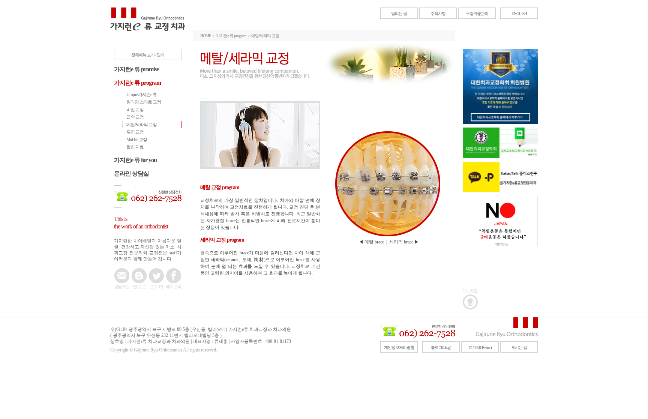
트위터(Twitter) (480, 347)
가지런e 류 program (137, 83)
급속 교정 (135, 117)
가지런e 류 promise (136, 69)
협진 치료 (135, 147)
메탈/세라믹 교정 (141, 124)
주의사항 (438, 13)
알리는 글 (399, 13)
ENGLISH (519, 13)
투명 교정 (135, 132)
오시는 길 (519, 347)
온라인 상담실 (131, 173)
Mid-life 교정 (136, 139)
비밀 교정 (135, 109)
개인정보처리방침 (399, 347)
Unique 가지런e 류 (141, 94)
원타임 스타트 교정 (143, 102)
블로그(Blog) (441, 347)
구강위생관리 (477, 13)
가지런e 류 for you (135, 160)
